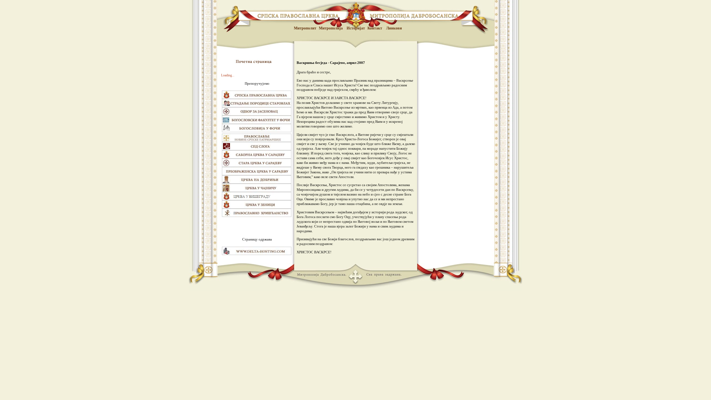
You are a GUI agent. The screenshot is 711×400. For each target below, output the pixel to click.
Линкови (393, 28)
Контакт (374, 28)
